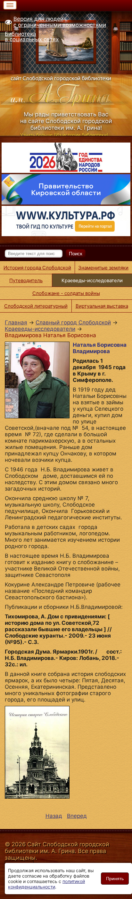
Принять (115, 878)
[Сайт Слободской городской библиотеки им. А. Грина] (66, 90)
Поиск (75, 253)
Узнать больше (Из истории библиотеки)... (66, 134)
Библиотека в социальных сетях (32, 37)
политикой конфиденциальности (46, 884)
